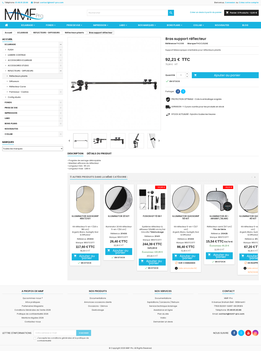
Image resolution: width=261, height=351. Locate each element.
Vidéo (163, 317)
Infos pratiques (32, 302)
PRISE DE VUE (73, 25)
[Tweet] (183, 91)
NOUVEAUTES (222, 25)
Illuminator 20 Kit (118, 216)
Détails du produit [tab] (99, 153)
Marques (8, 142)
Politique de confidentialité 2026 (32, 313)
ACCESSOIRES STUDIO (18, 65)
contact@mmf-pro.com (51, 2)
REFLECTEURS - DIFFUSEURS (20, 70)
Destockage (98, 310)
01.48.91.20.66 (21, 2)
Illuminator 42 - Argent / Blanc (219, 217)
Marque (191, 43)
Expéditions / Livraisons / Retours (163, 302)
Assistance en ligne (163, 310)
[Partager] (178, 91)
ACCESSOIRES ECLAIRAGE (20, 60)
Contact (228, 291)
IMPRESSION (99, 25)
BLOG (245, 25)
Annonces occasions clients (98, 302)
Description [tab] (75, 153)
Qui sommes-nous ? (33, 298)
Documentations (98, 298)
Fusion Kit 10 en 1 (152, 216)
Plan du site (163, 313)
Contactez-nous (33, 321)
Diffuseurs (14, 81)
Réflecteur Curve (17, 86)
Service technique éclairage (163, 306)
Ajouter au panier (217, 75)
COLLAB (197, 25)
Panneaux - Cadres (19, 91)
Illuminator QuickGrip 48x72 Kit (85, 217)
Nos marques (146, 25)
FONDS (49, 25)
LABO (122, 25)
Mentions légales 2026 (33, 317)
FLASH (10, 49)
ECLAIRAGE (27, 25)
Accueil (7, 39)
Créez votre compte (248, 2)
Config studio (14, 97)
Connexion (230, 2)
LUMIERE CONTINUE (17, 55)
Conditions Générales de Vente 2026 (32, 310)
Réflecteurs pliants (18, 76)
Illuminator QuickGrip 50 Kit (185, 217)
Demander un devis (163, 321)
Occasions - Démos (98, 306)
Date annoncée (186, 268)
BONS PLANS (173, 25)
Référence (170, 43)
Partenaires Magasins (32, 306)
